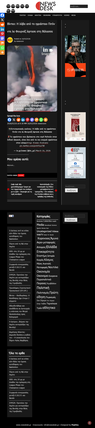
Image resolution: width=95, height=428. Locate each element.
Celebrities (47, 221)
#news (36, 143)
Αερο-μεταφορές (46, 242)
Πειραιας (41, 283)
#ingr (29, 143)
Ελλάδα (13, 6)
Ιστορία (51, 255)
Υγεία (39, 307)
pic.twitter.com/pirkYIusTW (32, 146)
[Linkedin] (23, 120)
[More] (46, 120)
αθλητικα (18, 6)
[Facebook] (9, 120)
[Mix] (37, 120)
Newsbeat (48, 225)
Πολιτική (8, 6)
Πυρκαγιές (51, 297)
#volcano (44, 143)
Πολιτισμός (43, 292)
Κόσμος (8, 11)
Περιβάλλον (51, 283)
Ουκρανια (53, 276)
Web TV (46, 235)
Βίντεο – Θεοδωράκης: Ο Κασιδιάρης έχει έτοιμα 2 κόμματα (19, 298)
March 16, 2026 (43, 150)
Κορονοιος (43, 238)
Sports (39, 228)
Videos (55, 231)
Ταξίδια (43, 304)
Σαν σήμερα (50, 300)
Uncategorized (44, 231)
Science (54, 225)
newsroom (20, 41)
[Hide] (1, 57)
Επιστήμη (42, 255)
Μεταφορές (42, 267)
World (52, 235)
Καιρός (40, 259)
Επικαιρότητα (27, 6)
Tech (47, 228)
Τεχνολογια (52, 303)
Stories (43, 228)
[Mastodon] (32, 120)
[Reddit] (18, 120)
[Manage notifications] (89, 423)
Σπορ (38, 304)
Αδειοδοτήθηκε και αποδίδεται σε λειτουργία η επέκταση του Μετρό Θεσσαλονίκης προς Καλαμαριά (19, 311)
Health (54, 221)
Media (13, 11)
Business (40, 221)
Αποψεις (41, 247)
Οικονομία (22, 6)
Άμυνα (54, 238)
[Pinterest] (27, 120)
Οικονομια (42, 275)
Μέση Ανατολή (44, 263)
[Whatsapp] (41, 120)
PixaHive (74, 425)
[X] (14, 120)
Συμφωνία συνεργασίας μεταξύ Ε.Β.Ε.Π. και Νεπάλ (18, 267)
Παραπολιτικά (44, 279)
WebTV (40, 234)
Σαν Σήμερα (41, 300)
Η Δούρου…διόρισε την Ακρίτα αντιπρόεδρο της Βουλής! (19, 324)
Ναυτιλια (53, 267)
